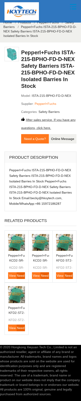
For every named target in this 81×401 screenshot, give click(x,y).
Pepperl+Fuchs (45, 104)
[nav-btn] (73, 6)
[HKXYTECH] (22, 11)
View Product (12, 276)
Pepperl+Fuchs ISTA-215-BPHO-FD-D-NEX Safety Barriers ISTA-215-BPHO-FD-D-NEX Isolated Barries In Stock (39, 31)
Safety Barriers (49, 112)
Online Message (62, 139)
